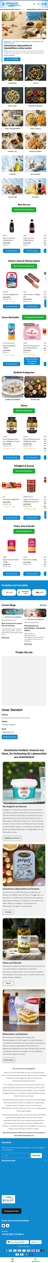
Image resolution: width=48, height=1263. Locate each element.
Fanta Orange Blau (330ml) (9, 347)
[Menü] (3, 4)
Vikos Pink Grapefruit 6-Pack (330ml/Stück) (31, 347)
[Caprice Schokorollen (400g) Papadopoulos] (32, 485)
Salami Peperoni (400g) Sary (31, 295)
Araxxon (27, 1246)
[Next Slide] (43, 36)
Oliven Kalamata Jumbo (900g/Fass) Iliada (31, 440)
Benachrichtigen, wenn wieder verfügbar (32, 361)
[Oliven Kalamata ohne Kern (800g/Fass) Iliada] (11, 425)
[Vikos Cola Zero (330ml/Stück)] (32, 224)
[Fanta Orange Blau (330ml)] (11, 331)
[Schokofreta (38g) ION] (11, 485)
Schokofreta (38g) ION (11, 499)
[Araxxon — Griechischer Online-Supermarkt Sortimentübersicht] (24, 25)
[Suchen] (34, 4)
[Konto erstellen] (38, 4)
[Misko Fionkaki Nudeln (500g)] (11, 545)
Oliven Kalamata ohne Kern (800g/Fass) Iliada (11, 440)
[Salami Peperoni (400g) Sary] (32, 280)
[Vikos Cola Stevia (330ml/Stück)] (11, 224)
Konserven (35, 399)
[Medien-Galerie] (13, 387)
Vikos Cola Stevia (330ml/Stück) (9, 239)
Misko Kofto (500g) (30, 560)
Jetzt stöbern (12, 59)
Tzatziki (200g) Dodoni (11, 294)
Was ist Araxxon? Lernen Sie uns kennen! (12, 624)
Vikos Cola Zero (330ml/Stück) (28, 239)
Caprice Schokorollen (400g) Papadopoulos (30, 500)
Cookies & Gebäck (12, 399)
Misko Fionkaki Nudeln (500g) (11, 561)
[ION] (7, 592)
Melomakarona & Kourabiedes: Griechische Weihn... (34, 628)
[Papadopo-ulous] (19, 592)
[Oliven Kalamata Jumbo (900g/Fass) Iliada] (32, 425)
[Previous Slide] (39, 36)
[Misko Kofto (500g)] (32, 545)
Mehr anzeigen (9, 55)
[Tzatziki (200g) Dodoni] (11, 280)
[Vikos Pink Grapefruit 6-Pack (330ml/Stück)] (32, 331)
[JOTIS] (37, 592)
